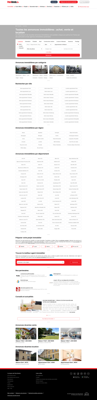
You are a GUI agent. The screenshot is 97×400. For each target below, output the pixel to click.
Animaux (42, 6)
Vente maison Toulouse (48, 97)
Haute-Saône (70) (23, 189)
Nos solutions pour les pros (13, 377)
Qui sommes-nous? (11, 375)
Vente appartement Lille (25, 106)
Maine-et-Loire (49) (23, 204)
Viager (17, 77)
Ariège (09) (73, 161)
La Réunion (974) (73, 195)
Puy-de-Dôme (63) (57, 213)
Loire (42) (57, 198)
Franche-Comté (40, 138)
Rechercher (75, 262)
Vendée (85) (23, 228)
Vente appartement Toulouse (25, 97)
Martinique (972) (73, 204)
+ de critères (48, 52)
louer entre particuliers (39, 241)
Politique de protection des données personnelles (46, 379)
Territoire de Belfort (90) (73, 222)
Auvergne (57, 132)
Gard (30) (74, 179)
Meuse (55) (56, 207)
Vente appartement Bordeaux (25, 100)
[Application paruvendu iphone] (76, 377)
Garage (21, 77)
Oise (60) (74, 210)
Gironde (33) (40, 182)
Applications (10, 384)
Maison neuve (53, 75)
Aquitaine (40, 132)
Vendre (22, 246)
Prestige (77, 41)
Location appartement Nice (71, 109)
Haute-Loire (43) (40, 186)
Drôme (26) (56, 176)
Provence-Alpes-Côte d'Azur (74, 144)
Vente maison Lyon (48, 91)
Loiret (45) (23, 201)
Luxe (28, 75)
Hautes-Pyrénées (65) (73, 189)
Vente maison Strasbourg (48, 112)
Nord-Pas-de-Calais (73, 141)
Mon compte (10, 393)
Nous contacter (10, 386)
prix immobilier (76, 241)
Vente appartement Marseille (25, 94)
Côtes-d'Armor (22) (57, 173)
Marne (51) (57, 204)
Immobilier (10, 6)
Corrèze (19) (57, 170)
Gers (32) (23, 182)
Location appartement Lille (71, 106)
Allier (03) (57, 158)
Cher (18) (40, 170)
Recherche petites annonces (36, 393)
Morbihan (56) (74, 207)
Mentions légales (39, 381)
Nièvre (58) (40, 210)
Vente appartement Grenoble (25, 121)
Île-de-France (40, 147)
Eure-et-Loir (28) (40, 179)
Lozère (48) (73, 201)
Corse (23, 138)
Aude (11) (40, 164)
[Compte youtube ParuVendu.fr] (88, 373)
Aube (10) (23, 164)
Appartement (19, 75)
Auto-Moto (18, 6)
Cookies (37, 377)
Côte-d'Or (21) (40, 173)
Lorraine (40, 141)
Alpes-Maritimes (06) (73, 158)
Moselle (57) (23, 210)
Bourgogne (23, 135)
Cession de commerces (72, 77)
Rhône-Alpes (23, 147)
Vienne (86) (40, 228)
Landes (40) (23, 198)
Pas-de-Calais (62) (40, 213)
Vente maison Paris (48, 88)
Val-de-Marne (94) (40, 225)
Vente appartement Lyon (25, 91)
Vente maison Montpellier (48, 118)
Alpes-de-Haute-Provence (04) (23, 161)
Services (49, 6)
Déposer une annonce (21, 393)
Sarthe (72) (57, 216)
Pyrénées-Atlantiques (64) (73, 213)
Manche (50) (40, 204)
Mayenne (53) (23, 207)
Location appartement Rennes (71, 115)
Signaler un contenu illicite (41, 382)
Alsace (23, 132)
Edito (72, 6)
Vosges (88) (57, 228)
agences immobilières (41, 257)
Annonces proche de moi (13, 395)
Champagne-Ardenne (73, 135)
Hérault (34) (40, 192)
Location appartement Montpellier (71, 118)
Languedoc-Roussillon (73, 138)
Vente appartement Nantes (25, 103)
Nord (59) (57, 210)
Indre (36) (73, 192)
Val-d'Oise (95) (23, 225)
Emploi (26, 6)
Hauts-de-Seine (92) (23, 192)
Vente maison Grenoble (48, 121)
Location (21, 46)
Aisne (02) (40, 158)
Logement (20, 41)
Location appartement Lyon (71, 91)
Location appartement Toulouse (71, 97)
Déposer (68, 2)
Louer (35, 246)
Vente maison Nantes (48, 103)
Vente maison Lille (48, 106)
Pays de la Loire (23, 144)
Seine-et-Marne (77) (73, 219)
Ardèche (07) (57, 161)
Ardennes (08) (40, 161)
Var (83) (57, 225)
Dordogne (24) (23, 176)
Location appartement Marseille (71, 94)
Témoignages (10, 381)
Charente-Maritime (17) (23, 170)
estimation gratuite (64, 240)
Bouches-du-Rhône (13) (23, 167)
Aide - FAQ (9, 388)
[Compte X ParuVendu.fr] (71, 373)
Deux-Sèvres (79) (73, 173)
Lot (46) (40, 201)
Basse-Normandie (74, 132)
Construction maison (49, 41)
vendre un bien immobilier (27, 241)
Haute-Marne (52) (57, 186)
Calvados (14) (40, 167)
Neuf (40, 41)
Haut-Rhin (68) (73, 182)
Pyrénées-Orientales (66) (23, 216)
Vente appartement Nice (25, 109)
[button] (78, 308)
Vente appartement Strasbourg (25, 112)
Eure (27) (23, 179)
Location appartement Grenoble (71, 121)
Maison (24, 75)
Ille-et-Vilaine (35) (57, 192)
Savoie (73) (73, 216)
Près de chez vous (84, 6)
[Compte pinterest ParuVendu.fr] (85, 373)
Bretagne (40, 135)
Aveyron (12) (57, 164)
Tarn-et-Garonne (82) (56, 222)
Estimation (27, 41)
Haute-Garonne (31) (23, 186)
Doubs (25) (40, 176)
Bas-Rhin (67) (74, 164)
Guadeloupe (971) (57, 182)
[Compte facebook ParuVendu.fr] (78, 373)
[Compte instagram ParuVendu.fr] (81, 373)
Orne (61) (23, 213)
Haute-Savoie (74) (74, 186)
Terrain (51, 77)
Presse (8, 382)
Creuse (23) (23, 173)
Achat (20, 44)
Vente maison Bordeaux (48, 100)
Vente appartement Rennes (25, 115)
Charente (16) (74, 167)
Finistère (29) (57, 179)
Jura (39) (57, 195)
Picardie (40, 144)
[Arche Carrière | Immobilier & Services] (87, 394)
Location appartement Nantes (71, 103)
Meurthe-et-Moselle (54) (40, 207)
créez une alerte (31, 243)
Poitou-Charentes (57, 144)
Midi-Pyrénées (57, 141)
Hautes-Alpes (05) (57, 189)
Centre (56, 135)
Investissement (60, 75)
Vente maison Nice (48, 109)
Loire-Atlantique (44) (73, 198)
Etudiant (45, 75)
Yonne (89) (73, 228)
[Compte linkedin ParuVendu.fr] (74, 373)
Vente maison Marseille (48, 94)
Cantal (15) (57, 167)
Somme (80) (23, 222)
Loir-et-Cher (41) (40, 198)
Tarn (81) (40, 222)
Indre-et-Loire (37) (23, 195)
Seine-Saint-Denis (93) (57, 219)
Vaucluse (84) (74, 225)
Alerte (48, 246)
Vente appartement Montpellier (25, 118)
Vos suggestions (39, 375)
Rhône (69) (40, 216)
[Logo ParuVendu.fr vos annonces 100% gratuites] (13, 3)
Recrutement (10, 379)
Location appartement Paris (72, 88)
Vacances (57, 6)
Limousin (23, 141)
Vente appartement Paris (25, 88)
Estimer (61, 246)
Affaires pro (65, 6)
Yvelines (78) (23, 231)
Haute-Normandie (57, 138)
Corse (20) (73, 170)
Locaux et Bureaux (61, 41)
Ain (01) (23, 158)
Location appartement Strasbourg (71, 112)
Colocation (21, 48)
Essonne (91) (73, 176)
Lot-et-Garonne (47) (57, 201)
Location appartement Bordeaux (72, 100)
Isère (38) (40, 195)
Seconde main (34, 6)
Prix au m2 (75, 246)
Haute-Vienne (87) (40, 189)
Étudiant (35, 41)
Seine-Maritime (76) (40, 219)
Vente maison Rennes (48, 115)
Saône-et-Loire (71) (23, 219)
